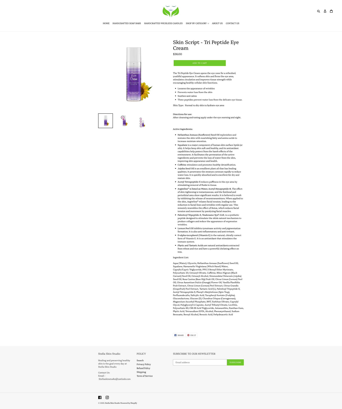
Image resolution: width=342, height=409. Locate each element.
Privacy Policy (144, 364)
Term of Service (145, 375)
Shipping (141, 371)
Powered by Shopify (129, 403)
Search (140, 360)
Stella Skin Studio (112, 403)
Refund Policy (143, 368)
